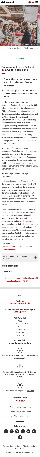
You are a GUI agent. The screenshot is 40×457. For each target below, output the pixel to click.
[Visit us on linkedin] (34, 431)
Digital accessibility (30, 446)
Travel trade (20, 333)
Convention (20, 330)
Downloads (20, 58)
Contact (20, 336)
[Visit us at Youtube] (28, 431)
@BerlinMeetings (9, 249)
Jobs (20, 321)
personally (21, 358)
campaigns (18, 372)
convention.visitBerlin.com (12, 246)
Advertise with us (20, 324)
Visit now (20, 401)
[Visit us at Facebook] (6, 431)
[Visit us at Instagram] (17, 431)
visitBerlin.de (20, 318)
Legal (19, 446)
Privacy (13, 446)
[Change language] (33, 2)
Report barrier (20, 448)
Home (4, 48)
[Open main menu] (36, 2)
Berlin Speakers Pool (29, 221)
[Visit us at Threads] (12, 431)
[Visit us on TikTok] (23, 431)
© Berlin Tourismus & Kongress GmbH (20, 452)
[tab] (20, 257)
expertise (30, 391)
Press (20, 327)
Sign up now (20, 312)
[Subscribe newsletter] (20, 437)
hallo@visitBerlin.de (20, 303)
